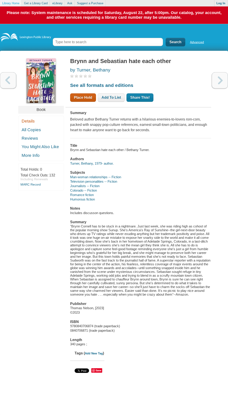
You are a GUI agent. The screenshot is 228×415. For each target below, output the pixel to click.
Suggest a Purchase (90, 3)
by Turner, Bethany (90, 69)
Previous (8, 80)
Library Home (10, 3)
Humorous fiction (82, 199)
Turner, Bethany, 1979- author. (92, 163)
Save (98, 370)
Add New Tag (94, 353)
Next (220, 80)
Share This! (140, 97)
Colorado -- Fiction (83, 190)
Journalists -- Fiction (85, 186)
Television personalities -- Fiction (93, 181)
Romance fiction (82, 195)
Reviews (30, 138)
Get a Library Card (36, 3)
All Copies (31, 129)
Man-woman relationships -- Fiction (95, 177)
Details (28, 121)
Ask (69, 3)
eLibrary (57, 3)
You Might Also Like (40, 146)
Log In (220, 3)
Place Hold (83, 97)
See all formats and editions (101, 85)
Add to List (111, 97)
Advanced (197, 42)
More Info (31, 155)
